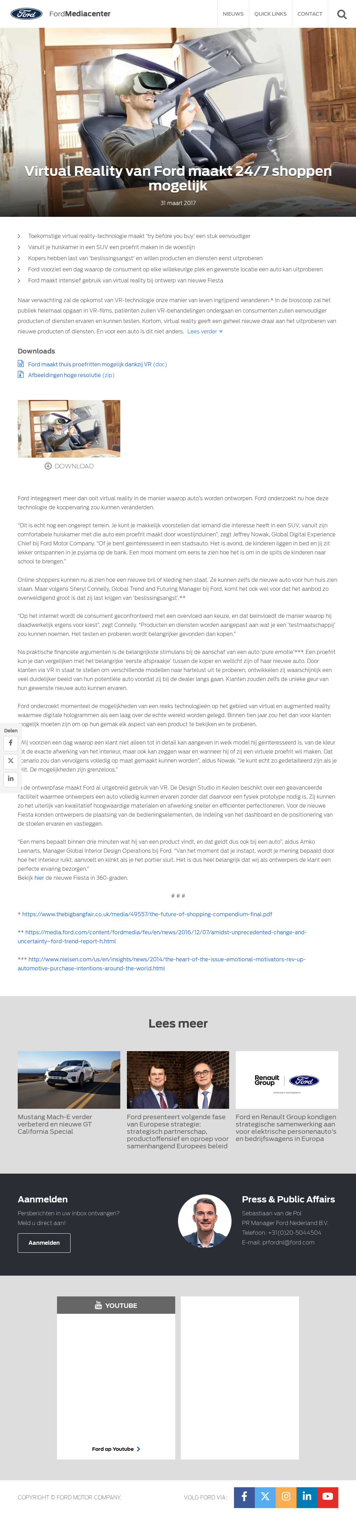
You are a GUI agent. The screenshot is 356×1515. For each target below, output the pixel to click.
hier (39, 878)
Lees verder (202, 332)
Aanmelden (44, 1243)
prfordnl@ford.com (288, 1242)
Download (74, 466)
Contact (310, 14)
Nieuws (233, 14)
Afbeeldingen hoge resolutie (64, 375)
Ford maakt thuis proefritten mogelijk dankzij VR (90, 364)
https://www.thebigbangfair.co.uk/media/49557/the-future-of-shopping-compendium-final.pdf (147, 914)
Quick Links (270, 14)
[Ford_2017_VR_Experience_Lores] (69, 429)
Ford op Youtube (113, 1449)
